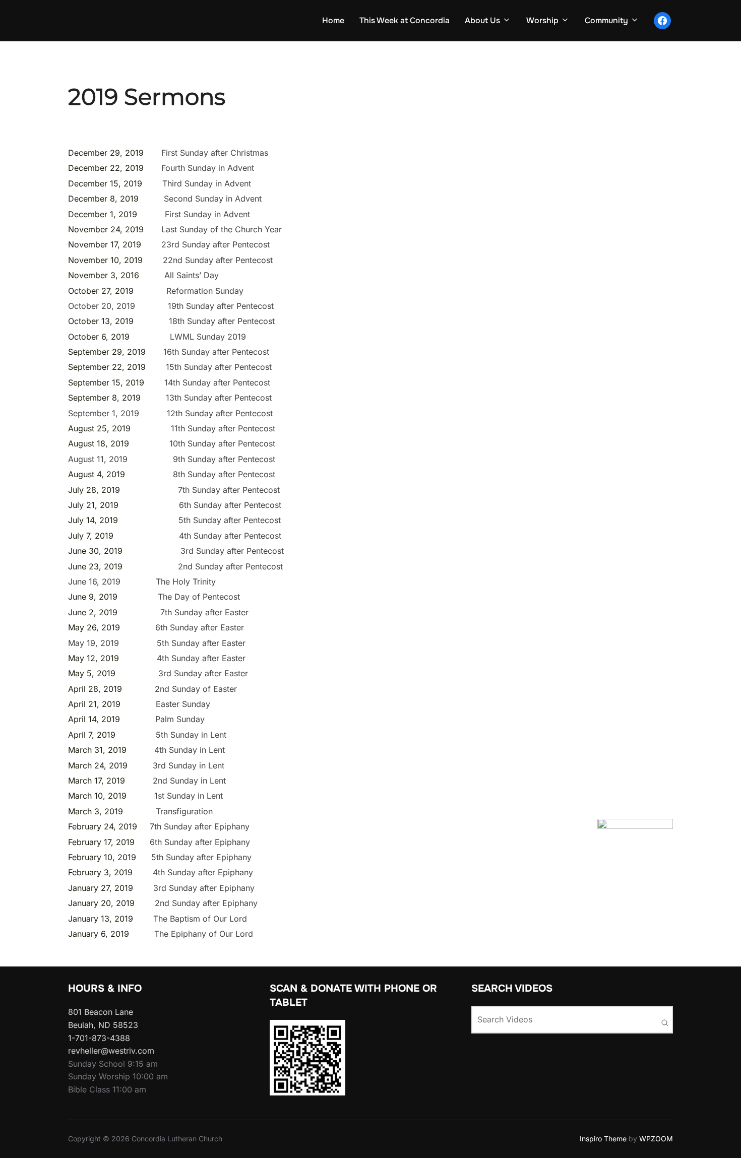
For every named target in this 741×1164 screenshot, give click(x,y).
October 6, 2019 (99, 337)
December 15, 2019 (105, 183)
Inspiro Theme (603, 1138)
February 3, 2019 (100, 872)
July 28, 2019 (94, 490)
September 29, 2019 (107, 352)
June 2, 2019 (94, 612)
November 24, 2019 (106, 229)
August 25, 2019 (99, 428)
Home (333, 20)
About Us (482, 20)
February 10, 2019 (102, 857)
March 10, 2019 (97, 796)
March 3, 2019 (95, 811)
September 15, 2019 (106, 382)
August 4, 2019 (96, 474)
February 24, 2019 (102, 826)
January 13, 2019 (102, 919)
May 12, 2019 (93, 658)
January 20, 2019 (101, 903)
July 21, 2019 (93, 505)
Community (606, 20)
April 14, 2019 (94, 719)
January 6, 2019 (100, 934)
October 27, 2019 (101, 291)
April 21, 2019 (94, 704)
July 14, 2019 (93, 520)
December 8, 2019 (103, 198)
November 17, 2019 (104, 244)
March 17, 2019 (96, 780)
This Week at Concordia (404, 20)
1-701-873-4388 (99, 1038)
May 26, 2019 (94, 627)
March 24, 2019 (98, 765)
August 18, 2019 (98, 443)
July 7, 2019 (90, 536)
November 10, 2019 (105, 260)
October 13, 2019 (101, 321)
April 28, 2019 (95, 689)
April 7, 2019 (91, 735)
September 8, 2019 (104, 398)
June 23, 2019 (95, 566)
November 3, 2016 (103, 275)
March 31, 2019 (97, 750)
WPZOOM (656, 1138)
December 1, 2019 (102, 214)
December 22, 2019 (106, 168)
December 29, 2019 (106, 153)
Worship (542, 20)
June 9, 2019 (92, 597)
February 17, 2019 (101, 842)
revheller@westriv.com (111, 1051)
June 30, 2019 (95, 551)
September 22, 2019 (107, 367)
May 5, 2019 (91, 673)
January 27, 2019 (100, 888)
